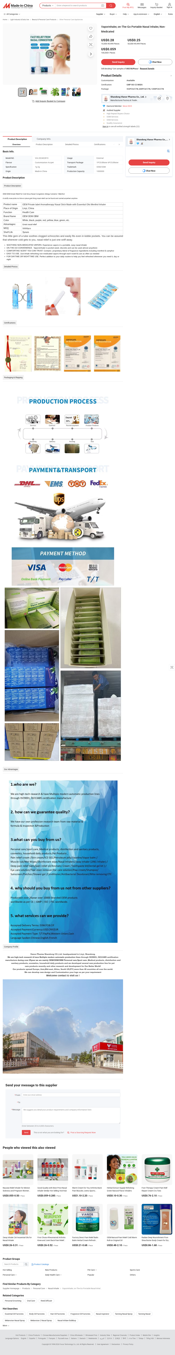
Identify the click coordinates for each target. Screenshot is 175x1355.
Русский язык (63, 1338)
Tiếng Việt (150, 1338)
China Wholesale (76, 1335)
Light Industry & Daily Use (19, 19)
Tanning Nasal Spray (123, 1314)
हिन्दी (124, 1338)
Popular (91, 1274)
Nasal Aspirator (102, 1314)
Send (26, 1132)
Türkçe (140, 1338)
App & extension (140, 14)
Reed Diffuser (46, 1300)
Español (32, 1338)
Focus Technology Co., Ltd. (70, 1344)
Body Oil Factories (37, 1314)
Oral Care (31, 1300)
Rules (170, 14)
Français (52, 1338)
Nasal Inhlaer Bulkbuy (67, 1320)
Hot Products (20, 1335)
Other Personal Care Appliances (71, 19)
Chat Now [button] (157, 62)
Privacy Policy (128, 1344)
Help (125, 14)
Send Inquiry (118, 62)
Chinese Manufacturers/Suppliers (55, 1335)
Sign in (169, 7)
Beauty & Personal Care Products (44, 19)
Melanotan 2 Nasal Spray (41, 1320)
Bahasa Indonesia (163, 1338)
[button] (114, 144)
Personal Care (9, 1274)
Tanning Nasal (144, 1314)
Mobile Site (147, 1335)
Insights (157, 1335)
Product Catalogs (41, 1264)
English (23, 1338)
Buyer (112, 14)
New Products (51, 1270)
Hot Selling (7, 1270)
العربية (102, 1338)
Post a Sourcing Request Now (81, 1132)
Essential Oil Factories (14, 1314)
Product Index (135, 1335)
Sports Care (135, 1270)
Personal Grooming (13, 1300)
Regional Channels (120, 1335)
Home (5, 19)
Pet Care (91, 1270)
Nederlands (92, 1338)
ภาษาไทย (132, 1338)
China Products (34, 1335)
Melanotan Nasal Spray (15, 1320)
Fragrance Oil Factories (80, 1314)
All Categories (12, 14)
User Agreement (103, 1344)
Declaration (116, 1344)
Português (42, 1338)
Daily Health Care (52, 1274)
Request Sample (147, 68)
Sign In (105, 126)
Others (133, 1274)
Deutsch (83, 1338)
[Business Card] (168, 150)
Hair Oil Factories (57, 1314)
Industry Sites (105, 1335)
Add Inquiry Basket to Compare (50, 101)
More (5, 1325)
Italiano (74, 1338)
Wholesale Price (91, 1335)
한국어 (109, 1338)
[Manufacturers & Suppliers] (18, 5)
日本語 (117, 1338)
